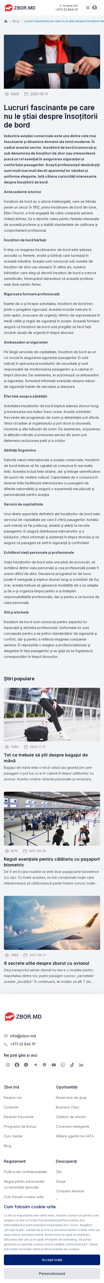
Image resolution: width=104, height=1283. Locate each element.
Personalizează (52, 1273)
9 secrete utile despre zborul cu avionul (46, 963)
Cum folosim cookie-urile (24, 1197)
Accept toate (52, 1260)
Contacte (11, 1107)
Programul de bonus (20, 1126)
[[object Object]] (8, 1065)
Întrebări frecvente (19, 1117)
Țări (59, 1172)
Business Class (67, 1107)
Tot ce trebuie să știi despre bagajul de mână (46, 757)
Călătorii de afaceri (71, 1117)
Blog (16, 21)
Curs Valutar (13, 1136)
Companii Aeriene (70, 1191)
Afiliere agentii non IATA (75, 1136)
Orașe (61, 1181)
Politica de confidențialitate (25, 1172)
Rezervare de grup (71, 1097)
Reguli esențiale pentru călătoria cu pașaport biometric (52, 862)
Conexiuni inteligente (72, 1126)
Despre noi (13, 1097)
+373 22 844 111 (66, 7)
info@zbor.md (23, 1035)
